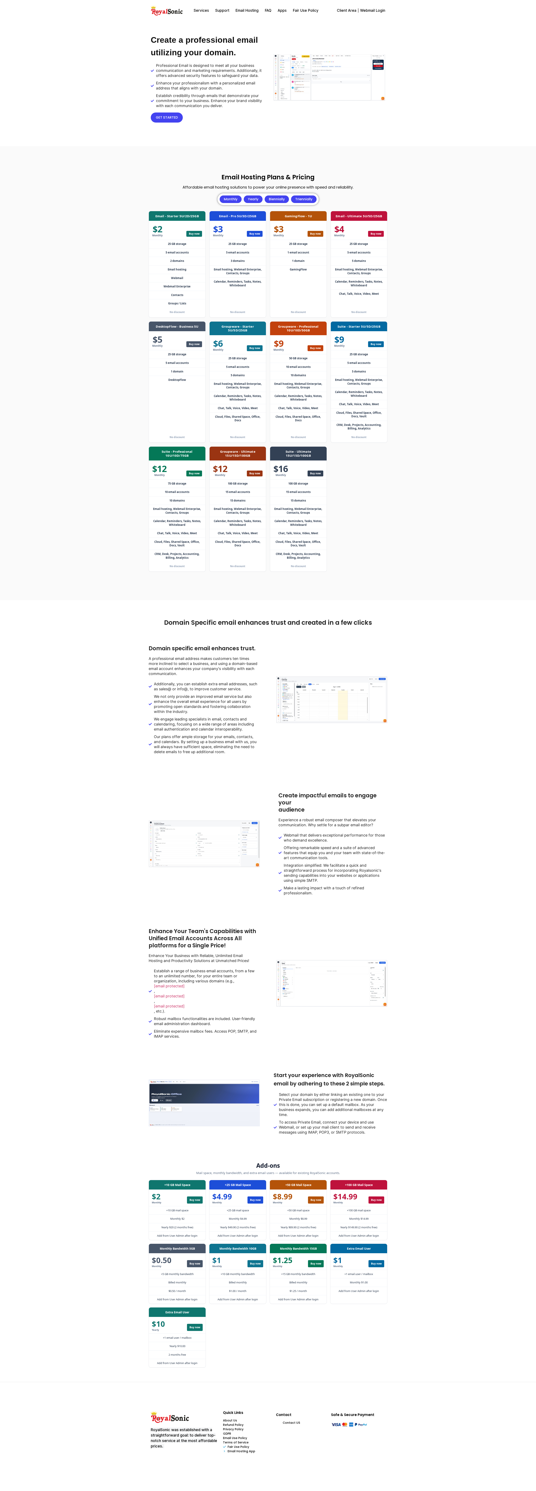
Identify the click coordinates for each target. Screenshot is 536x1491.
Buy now (194, 233)
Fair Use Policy (305, 10)
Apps (282, 10)
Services (201, 10)
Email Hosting (247, 10)
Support (222, 10)
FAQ (268, 10)
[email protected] (169, 986)
